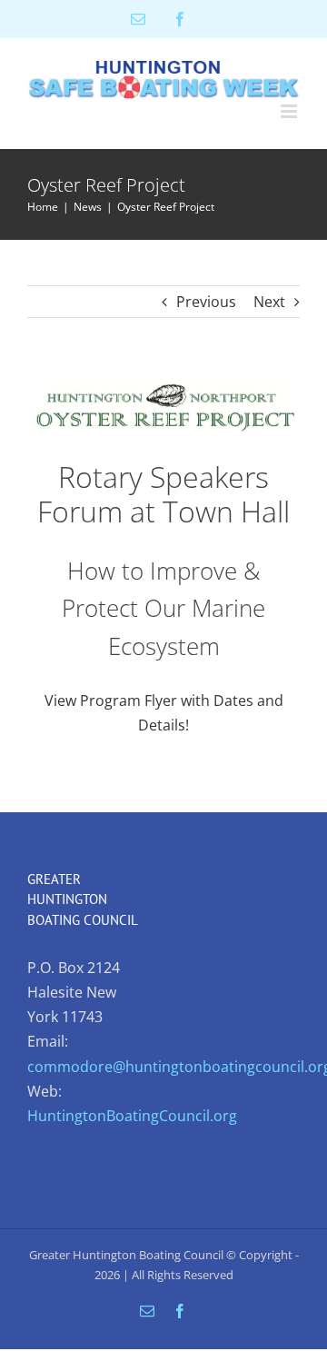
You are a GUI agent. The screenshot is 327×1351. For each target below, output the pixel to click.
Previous (206, 302)
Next (269, 302)
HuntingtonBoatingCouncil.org (132, 1116)
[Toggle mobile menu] (290, 111)
